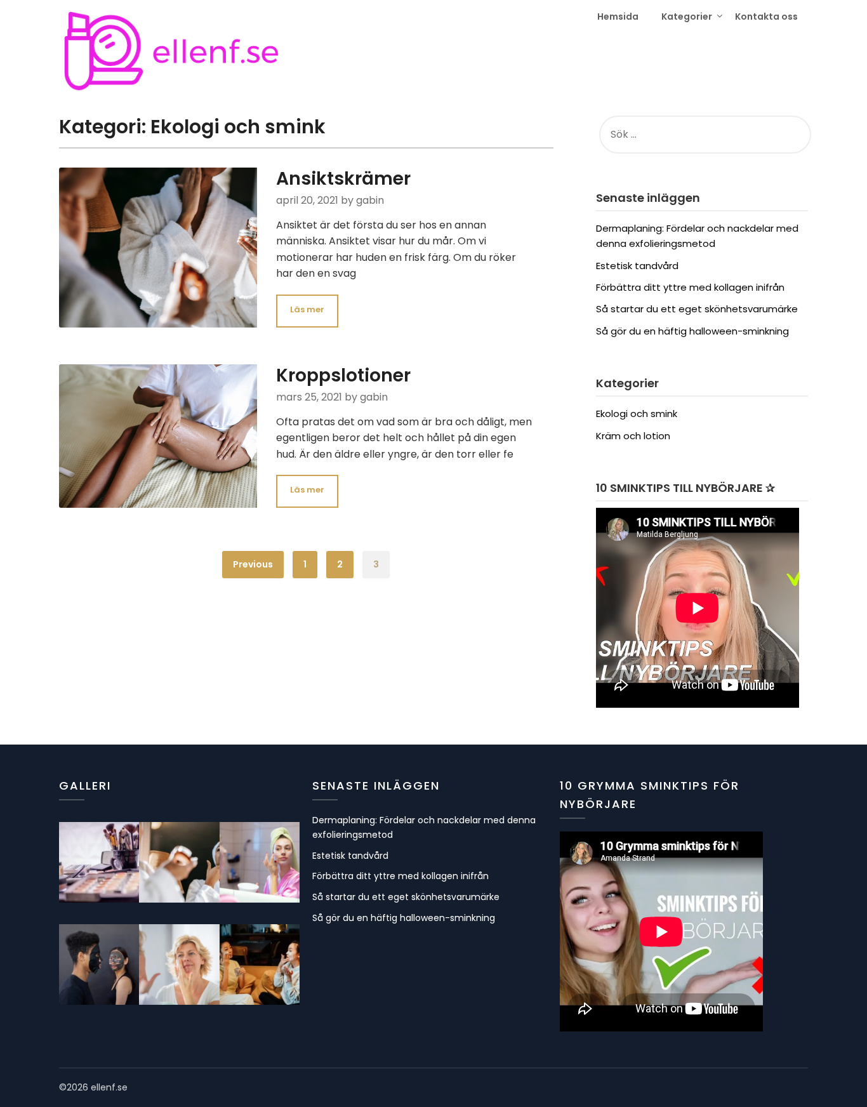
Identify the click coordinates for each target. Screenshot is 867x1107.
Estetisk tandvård (637, 265)
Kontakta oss (766, 16)
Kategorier (686, 16)
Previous (253, 564)
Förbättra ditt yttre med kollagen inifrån (690, 287)
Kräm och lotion (633, 435)
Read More (307, 311)
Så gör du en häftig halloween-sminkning (692, 331)
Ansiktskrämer (343, 178)
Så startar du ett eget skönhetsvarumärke (697, 308)
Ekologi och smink (636, 413)
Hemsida (618, 16)
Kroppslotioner (343, 375)
